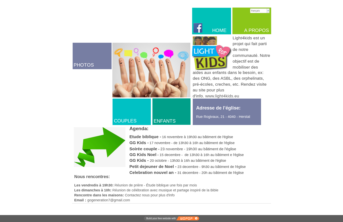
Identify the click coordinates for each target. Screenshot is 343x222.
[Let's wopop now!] (187, 218)
